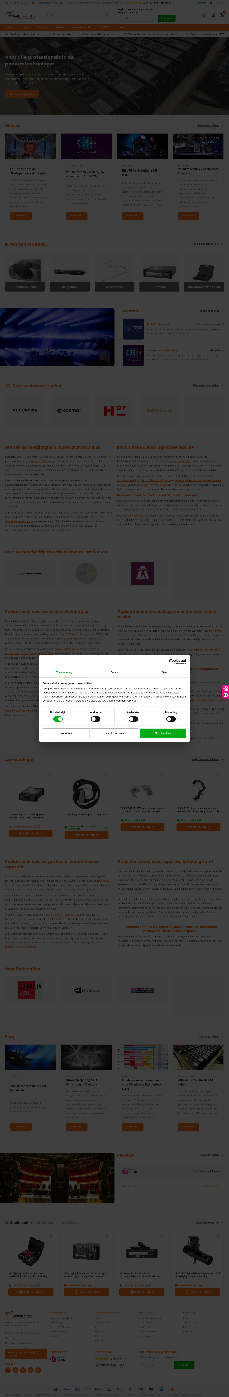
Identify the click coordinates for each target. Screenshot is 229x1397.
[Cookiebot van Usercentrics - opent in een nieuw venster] (171, 661)
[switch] (95, 719)
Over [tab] (165, 672)
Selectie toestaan (115, 733)
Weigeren (66, 733)
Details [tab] (114, 672)
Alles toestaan (162, 733)
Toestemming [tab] (64, 672)
